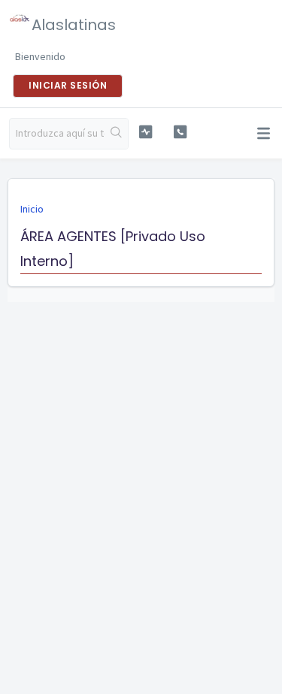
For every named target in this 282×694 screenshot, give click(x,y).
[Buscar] (116, 134)
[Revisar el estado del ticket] (145, 132)
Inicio (32, 209)
